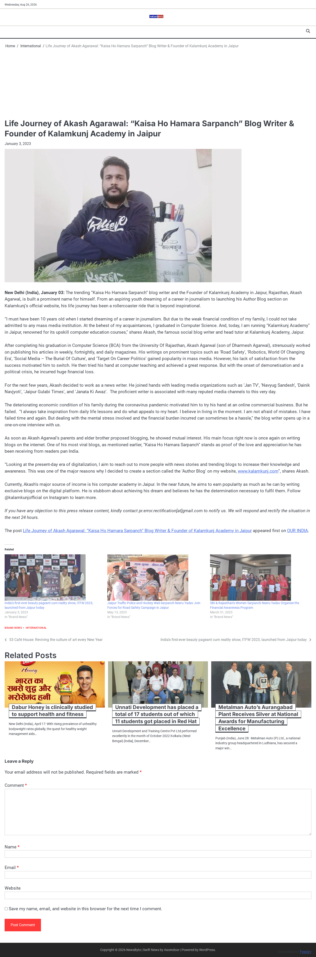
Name (12, 847)
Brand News (13, 628)
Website (13, 888)
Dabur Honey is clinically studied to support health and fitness (52, 710)
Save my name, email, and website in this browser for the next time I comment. (85, 908)
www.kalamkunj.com (258, 471)
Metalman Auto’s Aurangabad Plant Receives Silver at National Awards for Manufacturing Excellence (258, 718)
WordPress (207, 950)
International (36, 628)
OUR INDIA (297, 530)
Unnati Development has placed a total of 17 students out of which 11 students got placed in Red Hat (156, 714)
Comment (16, 785)
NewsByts (133, 950)
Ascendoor (172, 950)
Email (12, 867)
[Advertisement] (158, 83)
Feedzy (305, 952)
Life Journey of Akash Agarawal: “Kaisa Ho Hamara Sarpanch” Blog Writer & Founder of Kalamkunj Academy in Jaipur (137, 530)
